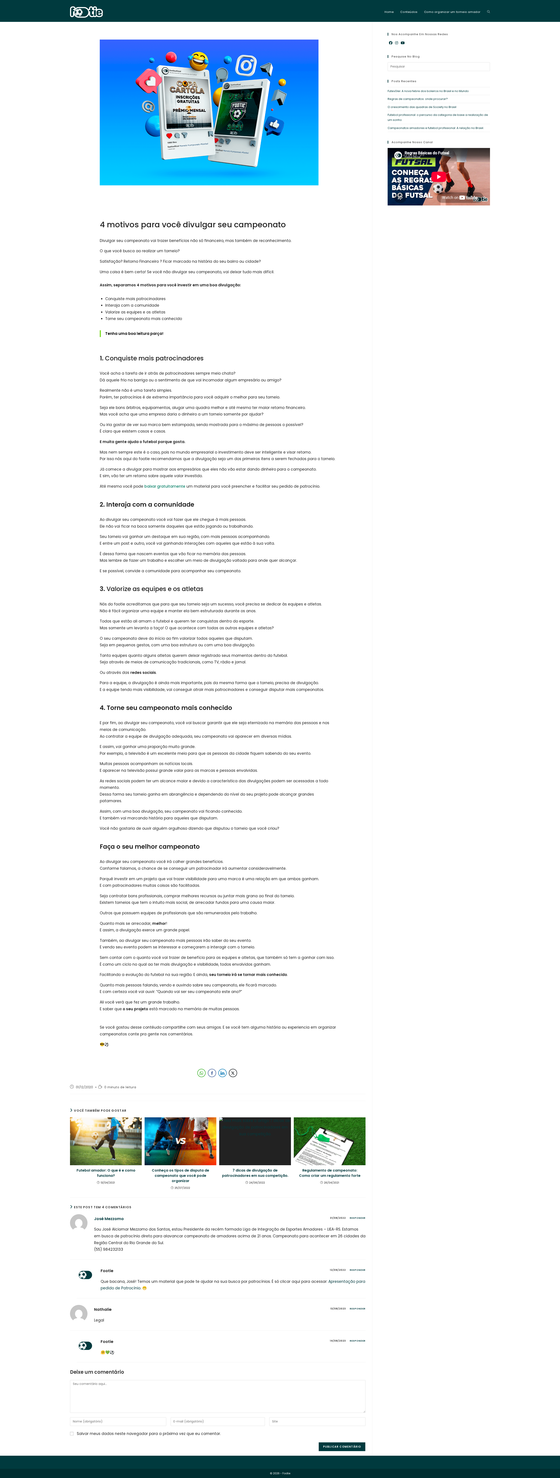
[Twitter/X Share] (233, 1073)
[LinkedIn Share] (222, 1073)
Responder (358, 1218)
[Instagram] (396, 43)
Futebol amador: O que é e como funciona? (106, 1173)
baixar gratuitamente (164, 486)
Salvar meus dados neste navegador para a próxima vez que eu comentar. (149, 1433)
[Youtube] (403, 43)
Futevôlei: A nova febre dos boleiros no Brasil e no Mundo (428, 91)
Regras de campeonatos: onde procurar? (418, 99)
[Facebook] (390, 43)
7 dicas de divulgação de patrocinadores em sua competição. (255, 1173)
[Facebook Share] (212, 1073)
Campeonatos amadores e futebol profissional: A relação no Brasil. (436, 128)
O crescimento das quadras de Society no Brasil (422, 107)
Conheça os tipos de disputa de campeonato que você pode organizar (180, 1175)
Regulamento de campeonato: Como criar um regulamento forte (329, 1173)
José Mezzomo (109, 1218)
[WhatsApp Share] (201, 1073)
